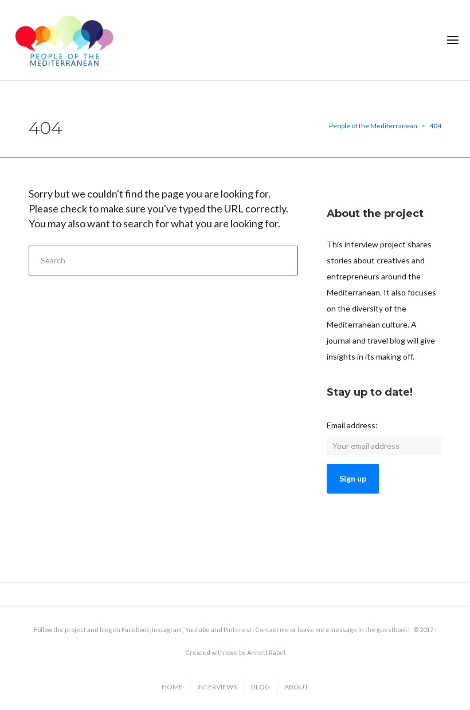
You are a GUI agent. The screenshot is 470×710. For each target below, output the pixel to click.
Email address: (352, 425)
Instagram (167, 629)
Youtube (197, 629)
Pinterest (238, 629)
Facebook (136, 629)
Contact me (272, 629)
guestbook (392, 629)
